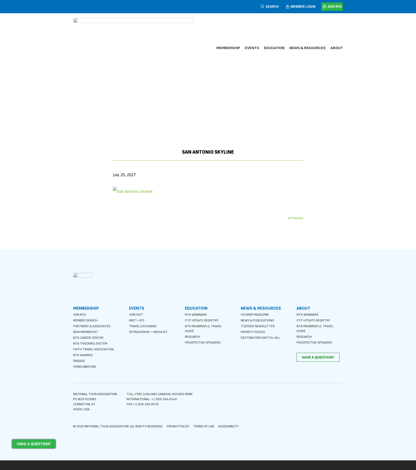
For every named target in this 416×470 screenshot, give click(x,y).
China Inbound (84, 367)
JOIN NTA (334, 6)
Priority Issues (253, 332)
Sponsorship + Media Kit (148, 332)
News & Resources (307, 48)
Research (192, 337)
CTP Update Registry (201, 320)
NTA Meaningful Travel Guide (203, 328)
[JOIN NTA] (324, 6)
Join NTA (79, 315)
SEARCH (272, 6)
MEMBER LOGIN (303, 6)
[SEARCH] (262, 6)
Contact (136, 315)
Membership (228, 48)
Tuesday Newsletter (258, 326)
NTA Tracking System (90, 343)
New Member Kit (85, 332)
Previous (297, 218)
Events (252, 48)
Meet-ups (136, 320)
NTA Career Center (88, 338)
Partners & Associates (91, 326)
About (337, 48)
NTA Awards (83, 355)
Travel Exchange (142, 326)
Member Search (85, 320)
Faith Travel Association (93, 349)
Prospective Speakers (203, 342)
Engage (79, 361)
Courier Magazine (255, 315)
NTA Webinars (196, 315)
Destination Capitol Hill (260, 338)
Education (274, 48)
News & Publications (257, 320)
